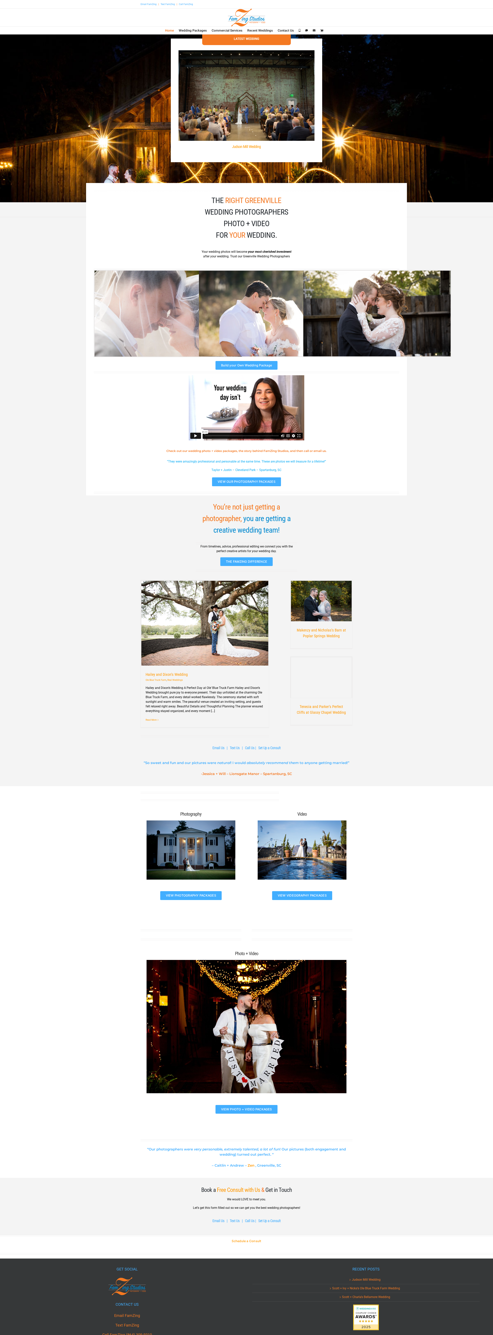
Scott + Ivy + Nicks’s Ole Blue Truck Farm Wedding (366, 1288)
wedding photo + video (212, 451)
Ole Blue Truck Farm (156, 680)
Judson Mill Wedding (246, 146)
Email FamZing (149, 4)
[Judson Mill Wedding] (246, 95)
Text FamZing (168, 4)
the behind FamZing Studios (263, 451)
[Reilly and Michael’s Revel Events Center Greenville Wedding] (377, 320)
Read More (151, 720)
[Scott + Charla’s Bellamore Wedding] (272, 320)
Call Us (250, 748)
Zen (251, 1165)
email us (320, 451)
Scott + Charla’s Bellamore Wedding (366, 1297)
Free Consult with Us (238, 1189)
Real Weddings (175, 680)
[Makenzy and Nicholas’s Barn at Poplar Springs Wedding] (321, 601)
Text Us (235, 748)
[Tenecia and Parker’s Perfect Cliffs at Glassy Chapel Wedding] (321, 677)
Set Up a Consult (269, 748)
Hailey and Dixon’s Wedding (167, 674)
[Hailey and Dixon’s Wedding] (204, 623)
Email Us (218, 748)
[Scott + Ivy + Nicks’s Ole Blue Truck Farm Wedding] (168, 320)
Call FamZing (186, 4)
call (306, 451)
